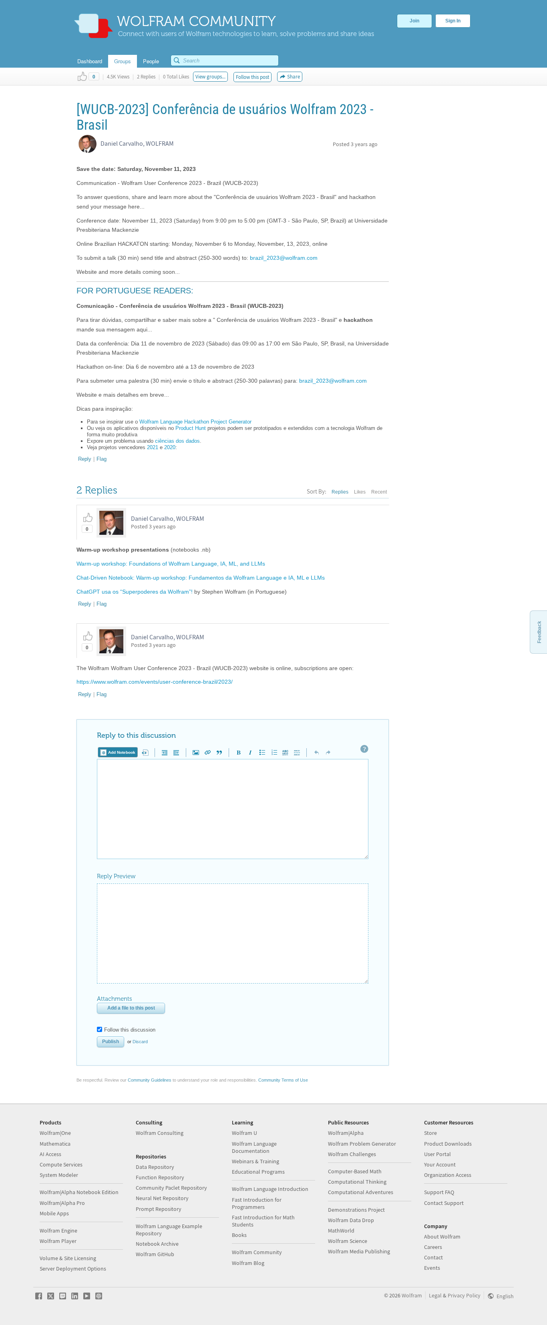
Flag (102, 459)
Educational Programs (258, 1171)
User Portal (437, 1154)
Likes (360, 492)
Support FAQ (439, 1192)
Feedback (539, 632)
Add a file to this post (131, 1008)
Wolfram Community (257, 1252)
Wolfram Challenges (352, 1154)
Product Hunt (190, 428)
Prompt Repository (158, 1209)
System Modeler (59, 1174)
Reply (84, 459)
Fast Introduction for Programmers (257, 1203)
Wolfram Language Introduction (270, 1188)
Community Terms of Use (283, 1080)
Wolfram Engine (58, 1230)
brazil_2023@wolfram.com (284, 258)
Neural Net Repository (162, 1198)
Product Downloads (448, 1143)
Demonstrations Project (356, 1209)
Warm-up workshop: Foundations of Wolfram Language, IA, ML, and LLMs (170, 563)
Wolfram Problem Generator (362, 1143)
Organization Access (447, 1174)
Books (239, 1235)
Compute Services (61, 1164)
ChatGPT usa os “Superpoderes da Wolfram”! (134, 591)
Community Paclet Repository (171, 1187)
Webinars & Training (255, 1161)
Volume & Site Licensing (68, 1258)
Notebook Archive (157, 1243)
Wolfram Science (347, 1241)
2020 (169, 447)
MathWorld (341, 1230)
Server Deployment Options (73, 1268)
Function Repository (160, 1177)
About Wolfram (442, 1236)
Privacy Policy (464, 1295)
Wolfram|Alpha (346, 1132)
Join (414, 21)
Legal (435, 1295)
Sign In (453, 21)
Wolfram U (244, 1132)
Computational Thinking (357, 1181)
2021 (152, 447)
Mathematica (55, 1143)
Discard (140, 1041)
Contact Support (444, 1203)
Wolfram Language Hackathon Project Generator (195, 422)
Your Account (440, 1164)
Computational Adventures (360, 1192)
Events (432, 1267)
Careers (433, 1247)
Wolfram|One (55, 1132)
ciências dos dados (177, 441)
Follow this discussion (129, 1030)
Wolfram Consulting (159, 1132)
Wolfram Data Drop (351, 1220)
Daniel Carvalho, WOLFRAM (137, 143)
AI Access (50, 1154)
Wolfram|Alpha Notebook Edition (79, 1192)
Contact (433, 1257)
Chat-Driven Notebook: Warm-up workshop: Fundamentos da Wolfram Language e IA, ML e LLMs (200, 577)
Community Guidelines (149, 1080)
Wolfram (412, 1295)
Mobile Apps (54, 1213)
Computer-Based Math (355, 1171)
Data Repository (155, 1166)
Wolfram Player (58, 1241)
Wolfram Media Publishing (359, 1251)
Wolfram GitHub (155, 1254)
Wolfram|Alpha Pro (62, 1203)
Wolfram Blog (248, 1263)
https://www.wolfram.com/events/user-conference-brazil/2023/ (154, 682)
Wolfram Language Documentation (254, 1147)
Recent (379, 492)
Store (430, 1132)
